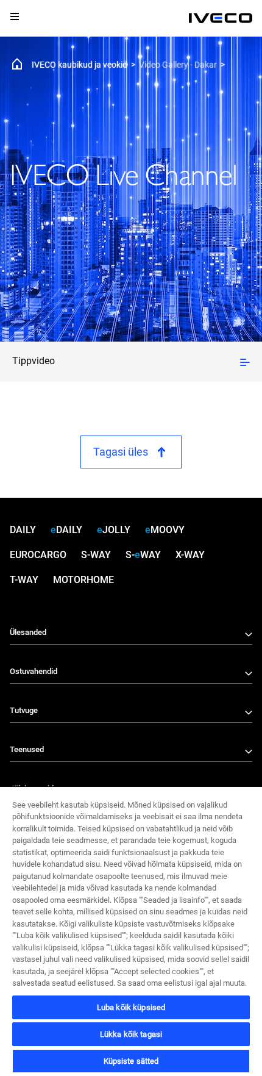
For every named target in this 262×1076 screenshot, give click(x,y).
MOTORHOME (83, 580)
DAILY (23, 530)
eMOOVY (165, 530)
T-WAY (24, 580)
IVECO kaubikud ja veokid (79, 65)
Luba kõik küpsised (131, 1007)
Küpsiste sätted (131, 1061)
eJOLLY (113, 530)
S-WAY (96, 555)
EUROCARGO (38, 555)
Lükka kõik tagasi (131, 1034)
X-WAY (190, 555)
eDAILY (66, 530)
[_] (220, 18)
